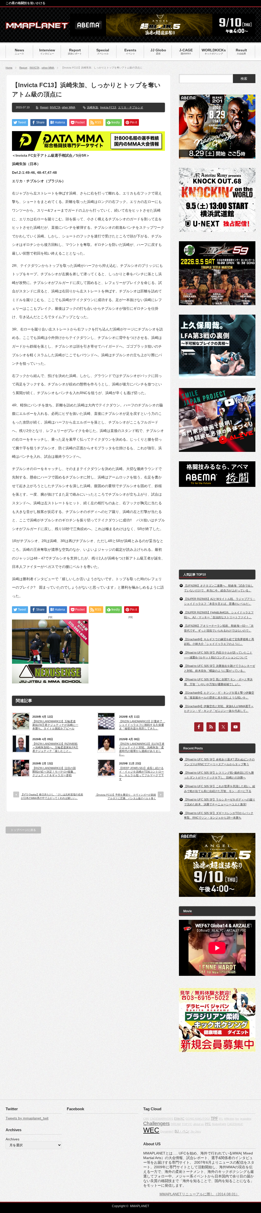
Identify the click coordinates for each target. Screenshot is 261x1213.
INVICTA (34, 67)
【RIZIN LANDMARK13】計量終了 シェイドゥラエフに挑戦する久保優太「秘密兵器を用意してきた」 (142, 725)
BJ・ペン (182, 1131)
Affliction (229, 1118)
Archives (12, 1139)
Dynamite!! (167, 1131)
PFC (208, 1124)
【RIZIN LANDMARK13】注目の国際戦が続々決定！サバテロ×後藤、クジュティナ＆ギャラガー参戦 (54, 771)
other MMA (48, 67)
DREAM (176, 1124)
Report (23, 67)
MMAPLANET (139, 1206)
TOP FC (187, 1124)
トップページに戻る (23, 829)
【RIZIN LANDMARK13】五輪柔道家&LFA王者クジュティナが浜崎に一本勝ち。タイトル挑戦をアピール (55, 725)
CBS (146, 1118)
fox (237, 1118)
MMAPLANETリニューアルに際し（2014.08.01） (199, 1194)
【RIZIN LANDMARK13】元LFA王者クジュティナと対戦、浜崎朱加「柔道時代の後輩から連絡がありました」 (141, 749)
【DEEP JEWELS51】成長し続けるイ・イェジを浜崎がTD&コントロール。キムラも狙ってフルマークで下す (141, 773)
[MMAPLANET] (37, 27)
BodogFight (219, 1124)
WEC (151, 1130)
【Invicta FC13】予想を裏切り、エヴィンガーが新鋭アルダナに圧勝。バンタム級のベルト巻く (125, 796)
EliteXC (179, 1118)
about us (198, 1124)
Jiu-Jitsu (195, 1131)
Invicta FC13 (108, 107)
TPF (214, 1118)
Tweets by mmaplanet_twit (27, 1118)
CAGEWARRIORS (161, 1118)
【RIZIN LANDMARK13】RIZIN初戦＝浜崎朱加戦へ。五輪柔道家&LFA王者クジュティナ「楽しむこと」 (55, 747)
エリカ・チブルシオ (130, 107)
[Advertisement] (130, 651)
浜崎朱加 (92, 107)
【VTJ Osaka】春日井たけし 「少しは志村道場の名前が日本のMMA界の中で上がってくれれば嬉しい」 (52, 796)
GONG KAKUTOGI (198, 1118)
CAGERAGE (235, 1124)
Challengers (156, 1123)
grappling (245, 1118)
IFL (221, 1118)
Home (9, 67)
